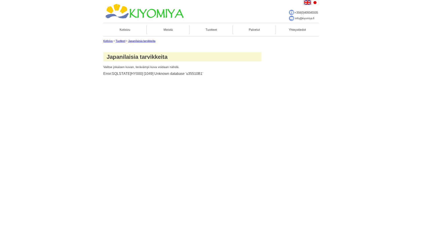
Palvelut (254, 29)
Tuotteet (211, 29)
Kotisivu (125, 29)
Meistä (168, 29)
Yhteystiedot (297, 29)
